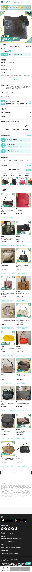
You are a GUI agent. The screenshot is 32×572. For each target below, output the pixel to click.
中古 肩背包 (18, 495)
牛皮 (15, 487)
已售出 (20, 569)
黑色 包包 (16, 488)
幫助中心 (3, 547)
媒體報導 (16, 553)
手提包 (9, 160)
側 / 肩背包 (15, 538)
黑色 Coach (25, 487)
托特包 (15, 160)
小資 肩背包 (7, 495)
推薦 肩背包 (24, 495)
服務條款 (13, 547)
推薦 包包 (24, 496)
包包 (21, 487)
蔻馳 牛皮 (15, 490)
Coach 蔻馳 (21, 488)
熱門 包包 (15, 496)
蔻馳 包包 (26, 490)
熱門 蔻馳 (10, 493)
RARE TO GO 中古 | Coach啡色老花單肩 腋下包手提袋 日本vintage (15, 485)
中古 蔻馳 (15, 493)
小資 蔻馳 (5, 493)
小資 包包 (10, 496)
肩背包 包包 (12, 491)
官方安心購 (9, 538)
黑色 (12, 487)
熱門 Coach (7, 492)
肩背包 (11, 92)
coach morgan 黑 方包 (9, 486)
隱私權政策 (18, 547)
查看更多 (16, 79)
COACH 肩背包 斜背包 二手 (20, 486)
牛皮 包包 (7, 491)
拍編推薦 (11, 553)
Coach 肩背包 (4, 490)
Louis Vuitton (11, 541)
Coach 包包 (10, 490)
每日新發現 (3, 538)
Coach (7, 96)
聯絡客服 (8, 547)
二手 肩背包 (24, 493)
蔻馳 (9, 487)
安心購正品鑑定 (4, 553)
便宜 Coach (23, 491)
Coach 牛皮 (27, 488)
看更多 (16, 472)
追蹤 (28, 170)
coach (2, 486)
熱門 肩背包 (12, 495)
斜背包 (28, 160)
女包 (7, 92)
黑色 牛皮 (6, 488)
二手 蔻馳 (24, 492)
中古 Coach (12, 492)
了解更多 (29, 135)
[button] (4, 174)
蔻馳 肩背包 (20, 490)
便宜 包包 (5, 496)
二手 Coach (17, 491)
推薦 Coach (18, 492)
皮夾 (20, 538)
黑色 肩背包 (11, 488)
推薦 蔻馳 (19, 493)
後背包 (21, 160)
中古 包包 (19, 496)
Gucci (6, 541)
